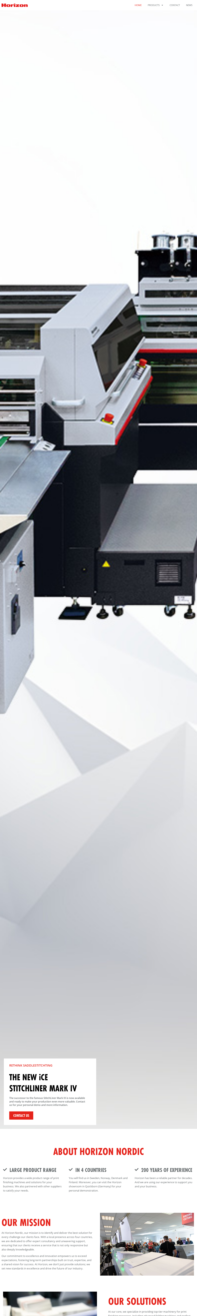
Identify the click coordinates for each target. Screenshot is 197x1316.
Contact (175, 5)
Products (154, 5)
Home (138, 5)
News (189, 5)
